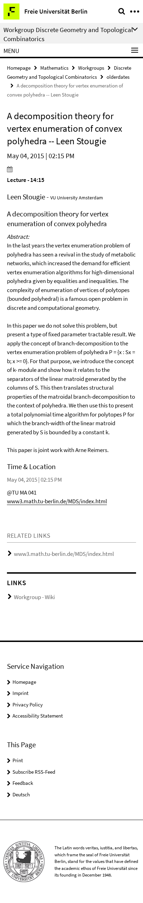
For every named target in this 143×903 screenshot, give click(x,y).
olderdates (118, 77)
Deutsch (21, 794)
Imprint (20, 693)
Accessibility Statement (37, 715)
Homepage (19, 67)
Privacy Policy (27, 704)
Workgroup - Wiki (34, 597)
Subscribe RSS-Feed (33, 771)
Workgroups (91, 67)
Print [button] (17, 760)
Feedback (22, 783)
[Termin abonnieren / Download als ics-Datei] (71, 169)
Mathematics (54, 67)
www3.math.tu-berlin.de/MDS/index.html (57, 501)
